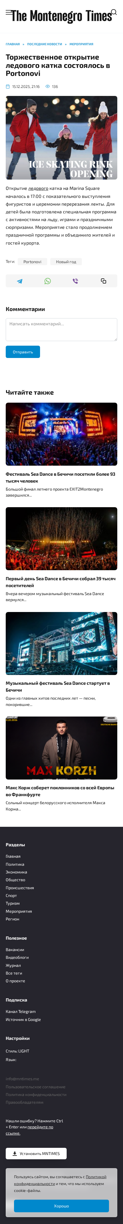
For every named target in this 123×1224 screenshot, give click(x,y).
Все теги (14, 973)
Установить (40, 1153)
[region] (61, 1192)
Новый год (66, 261)
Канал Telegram (21, 1011)
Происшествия (20, 887)
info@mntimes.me (22, 1078)
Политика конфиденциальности (36, 1094)
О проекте (15, 980)
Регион (12, 918)
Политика (15, 864)
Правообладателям (24, 1102)
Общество (15, 879)
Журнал (13, 965)
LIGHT (23, 1050)
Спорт (11, 895)
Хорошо (61, 1205)
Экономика (16, 871)
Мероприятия (19, 911)
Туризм (13, 903)
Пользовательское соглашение (36, 1086)
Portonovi (32, 261)
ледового (38, 188)
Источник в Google (23, 1019)
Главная (13, 856)
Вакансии (15, 949)
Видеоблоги (17, 957)
